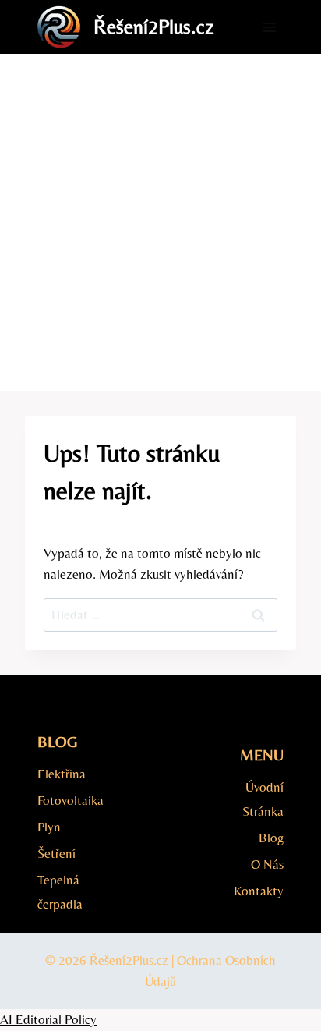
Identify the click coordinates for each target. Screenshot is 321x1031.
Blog (271, 837)
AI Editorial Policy (48, 1019)
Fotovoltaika (68, 800)
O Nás (267, 864)
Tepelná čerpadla (60, 892)
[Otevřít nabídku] (269, 27)
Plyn (49, 826)
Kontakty (259, 890)
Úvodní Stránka (263, 799)
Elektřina (61, 773)
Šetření (56, 853)
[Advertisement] (160, 222)
